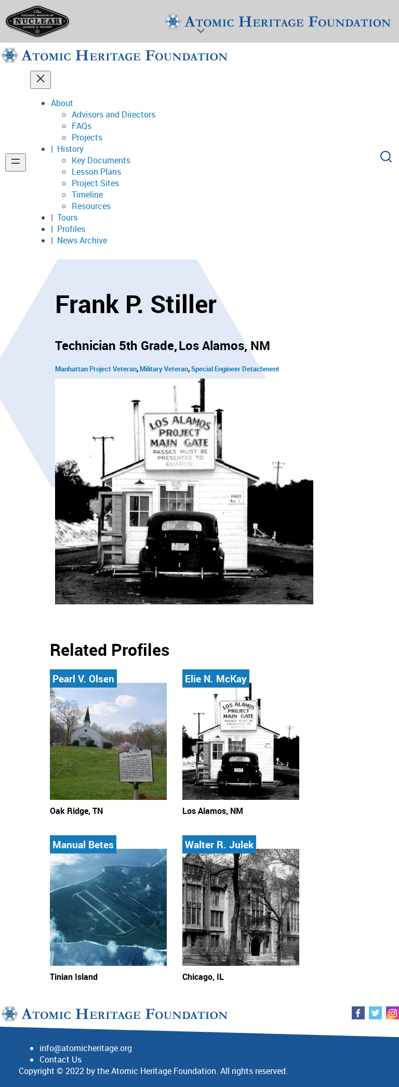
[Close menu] (40, 80)
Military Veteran (164, 368)
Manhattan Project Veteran (96, 368)
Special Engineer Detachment (235, 368)
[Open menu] (15, 162)
